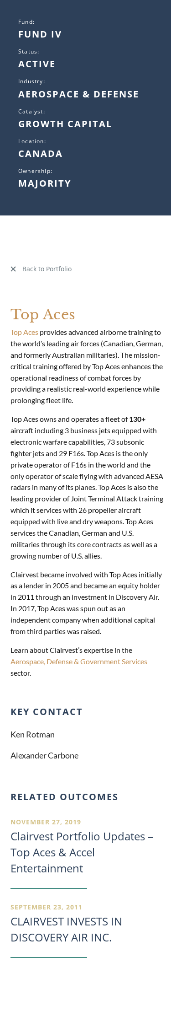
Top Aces (24, 332)
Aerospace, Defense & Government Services (78, 661)
